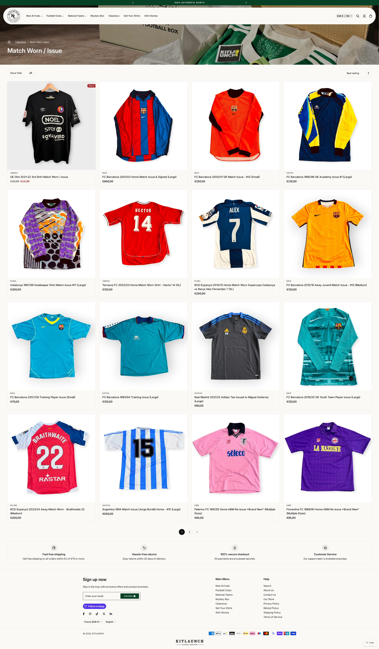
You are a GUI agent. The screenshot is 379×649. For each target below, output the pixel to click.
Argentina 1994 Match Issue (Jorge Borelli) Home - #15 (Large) (141, 509)
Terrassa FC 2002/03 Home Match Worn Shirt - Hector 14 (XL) (141, 285)
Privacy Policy (271, 603)
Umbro (14, 173)
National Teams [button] (76, 15)
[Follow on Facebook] (84, 614)
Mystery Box (97, 15)
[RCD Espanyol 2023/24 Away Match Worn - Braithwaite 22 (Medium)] (51, 458)
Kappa (289, 173)
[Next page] (197, 532)
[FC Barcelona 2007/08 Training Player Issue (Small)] (51, 346)
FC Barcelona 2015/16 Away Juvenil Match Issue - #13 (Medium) (326, 285)
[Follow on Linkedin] (111, 614)
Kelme (13, 505)
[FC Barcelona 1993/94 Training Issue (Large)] (143, 346)
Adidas (198, 393)
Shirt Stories (151, 15)
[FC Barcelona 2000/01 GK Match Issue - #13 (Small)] (235, 125)
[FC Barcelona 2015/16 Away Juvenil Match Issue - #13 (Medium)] (328, 234)
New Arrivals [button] (33, 15)
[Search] (357, 16)
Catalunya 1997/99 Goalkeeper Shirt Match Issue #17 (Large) (48, 285)
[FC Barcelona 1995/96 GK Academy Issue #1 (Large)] (328, 125)
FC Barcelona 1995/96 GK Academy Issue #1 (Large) (319, 176)
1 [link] (181, 531)
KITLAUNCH (98, 633)
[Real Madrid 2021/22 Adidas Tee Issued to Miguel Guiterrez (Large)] (235, 346)
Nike (104, 173)
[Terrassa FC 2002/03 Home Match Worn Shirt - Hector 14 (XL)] (143, 234)
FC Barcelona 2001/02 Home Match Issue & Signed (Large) (139, 176)
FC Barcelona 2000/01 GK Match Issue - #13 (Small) (227, 176)
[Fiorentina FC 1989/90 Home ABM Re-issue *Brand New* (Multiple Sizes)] (328, 458)
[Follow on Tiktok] (97, 614)
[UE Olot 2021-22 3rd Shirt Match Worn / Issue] (51, 125)
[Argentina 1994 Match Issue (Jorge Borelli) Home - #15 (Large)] (143, 458)
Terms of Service (273, 616)
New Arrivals (223, 585)
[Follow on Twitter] (104, 614)
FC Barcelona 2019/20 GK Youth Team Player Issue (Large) (323, 397)
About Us (269, 590)
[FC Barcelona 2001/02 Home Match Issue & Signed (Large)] (143, 125)
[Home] (9, 42)
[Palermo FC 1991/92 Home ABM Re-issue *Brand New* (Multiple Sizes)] (235, 458)
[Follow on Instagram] (90, 614)
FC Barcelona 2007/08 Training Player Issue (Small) (42, 397)
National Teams (224, 594)
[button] (344, 16)
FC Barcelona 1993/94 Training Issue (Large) (130, 397)
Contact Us (270, 594)
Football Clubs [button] (53, 15)
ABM (196, 505)
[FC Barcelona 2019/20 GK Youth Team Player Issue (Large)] (328, 346)
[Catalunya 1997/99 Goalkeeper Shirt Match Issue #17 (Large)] (51, 234)
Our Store (269, 599)
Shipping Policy (272, 612)
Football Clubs (223, 590)
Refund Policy (271, 608)
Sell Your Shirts (132, 15)
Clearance (114, 15)
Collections (20, 42)
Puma (13, 281)
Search (267, 585)
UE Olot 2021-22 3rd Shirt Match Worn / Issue (39, 176)
